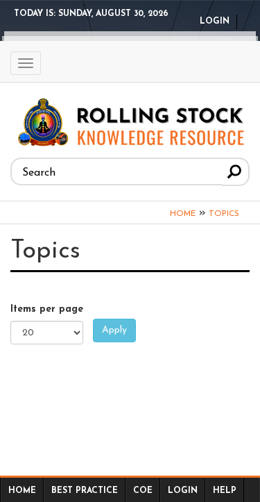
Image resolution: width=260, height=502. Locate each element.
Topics (224, 214)
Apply (114, 330)
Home (183, 214)
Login (214, 21)
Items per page (46, 309)
